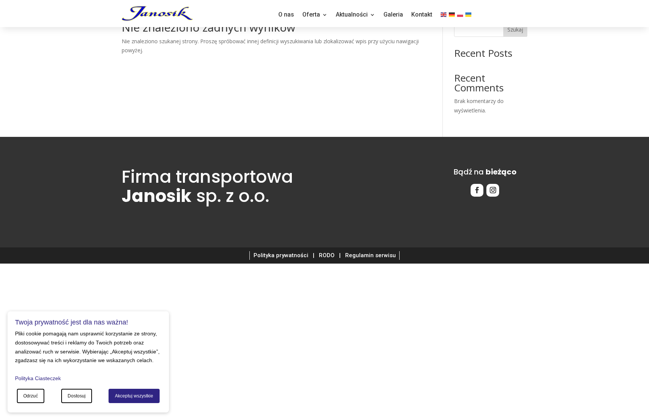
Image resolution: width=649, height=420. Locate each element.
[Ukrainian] (468, 16)
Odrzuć (30, 396)
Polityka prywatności (281, 255)
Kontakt (421, 15)
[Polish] (460, 16)
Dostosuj (77, 396)
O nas (286, 15)
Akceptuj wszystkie (134, 396)
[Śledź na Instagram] (492, 190)
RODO (327, 255)
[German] (452, 16)
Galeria (393, 15)
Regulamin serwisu (370, 255)
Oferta (311, 15)
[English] (444, 16)
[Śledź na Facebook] (477, 190)
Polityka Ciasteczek (38, 378)
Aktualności (352, 15)
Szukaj (515, 29)
